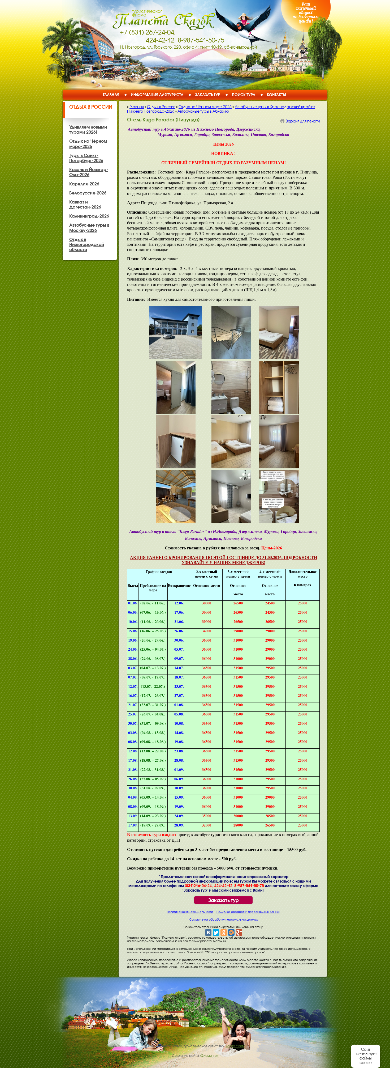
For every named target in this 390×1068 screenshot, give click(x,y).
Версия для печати (303, 121)
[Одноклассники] (223, 932)
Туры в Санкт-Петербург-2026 (86, 158)
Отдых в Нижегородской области (86, 244)
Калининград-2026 (89, 216)
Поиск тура (243, 94)
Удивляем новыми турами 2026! (88, 129)
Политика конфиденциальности (190, 912)
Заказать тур (207, 94)
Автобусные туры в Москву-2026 (89, 227)
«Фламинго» (209, 1056)
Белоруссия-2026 (87, 193)
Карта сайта (235, 1046)
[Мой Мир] (231, 932)
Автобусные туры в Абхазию (203, 111)
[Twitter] (216, 932)
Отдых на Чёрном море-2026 (205, 107)
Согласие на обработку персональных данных (223, 919)
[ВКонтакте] (208, 932)
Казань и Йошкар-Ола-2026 (88, 172)
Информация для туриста (157, 94)
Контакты (276, 94)
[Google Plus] (239, 932)
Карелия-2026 (84, 184)
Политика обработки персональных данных (248, 912)
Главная (111, 94)
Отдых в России (90, 107)
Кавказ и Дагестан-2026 (85, 204)
